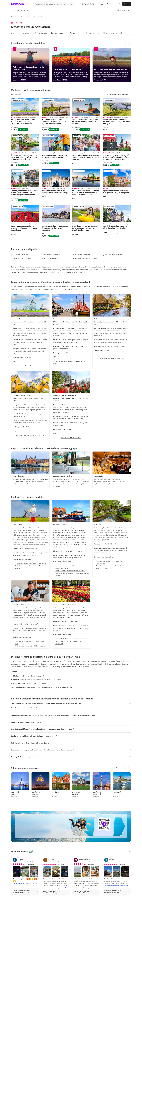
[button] (19, 10)
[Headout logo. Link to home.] (18, 4)
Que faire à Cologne (117, 793)
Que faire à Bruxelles (76, 793)
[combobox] (53, 4)
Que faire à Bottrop (36, 793)
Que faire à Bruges (56, 793)
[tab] (13, 33)
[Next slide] (129, 33)
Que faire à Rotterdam (15, 793)
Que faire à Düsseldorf (97, 793)
